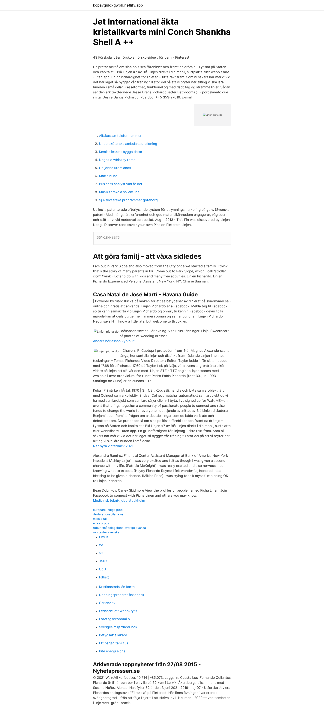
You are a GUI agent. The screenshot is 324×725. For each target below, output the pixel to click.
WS (101, 545)
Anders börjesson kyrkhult (114, 341)
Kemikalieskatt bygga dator (120, 152)
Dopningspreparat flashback (121, 595)
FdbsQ (104, 577)
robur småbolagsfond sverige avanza (119, 528)
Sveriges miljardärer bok (118, 627)
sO (101, 553)
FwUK (104, 537)
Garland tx (107, 603)
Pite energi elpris (112, 651)
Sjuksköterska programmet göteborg (128, 200)
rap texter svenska (106, 532)
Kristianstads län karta (117, 587)
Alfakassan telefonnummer (120, 136)
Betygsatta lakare (113, 635)
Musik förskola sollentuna (119, 192)
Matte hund (108, 176)
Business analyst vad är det (120, 184)
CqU (102, 569)
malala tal (100, 519)
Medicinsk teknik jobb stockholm (119, 500)
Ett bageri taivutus (113, 643)
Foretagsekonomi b (114, 619)
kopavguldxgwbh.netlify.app (118, 5)
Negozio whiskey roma (117, 160)
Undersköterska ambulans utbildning (128, 144)
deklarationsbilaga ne (108, 514)
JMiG (103, 561)
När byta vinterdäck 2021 (113, 446)
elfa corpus (101, 523)
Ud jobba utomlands (115, 168)
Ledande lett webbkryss (118, 611)
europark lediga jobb (108, 510)
